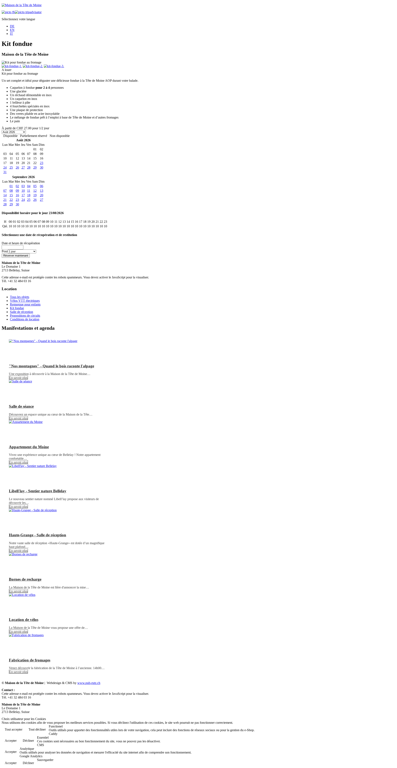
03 (23, 186)
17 (23, 195)
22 (11, 199)
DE (12, 26)
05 (35, 186)
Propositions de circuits (25, 315)
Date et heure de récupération (21, 243)
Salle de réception (21, 312)
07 (5, 190)
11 (28, 190)
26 (17, 167)
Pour (5, 251)
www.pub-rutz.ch (88, 683)
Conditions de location (24, 319)
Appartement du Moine (29, 447)
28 (28, 167)
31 (5, 172)
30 (41, 167)
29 (35, 167)
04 (28, 186)
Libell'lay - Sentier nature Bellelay (37, 491)
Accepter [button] (11, 740)
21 (5, 199)
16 (17, 195)
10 (23, 190)
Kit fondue (17, 308)
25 (11, 167)
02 (17, 186)
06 (41, 186)
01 (11, 186)
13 (41, 190)
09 (17, 190)
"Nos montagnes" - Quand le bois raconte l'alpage (51, 366)
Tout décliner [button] (37, 729)
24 (5, 167)
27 (23, 167)
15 (11, 195)
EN (12, 30)
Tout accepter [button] (13, 729)
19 (35, 195)
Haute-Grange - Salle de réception (37, 535)
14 (5, 195)
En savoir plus (18, 377)
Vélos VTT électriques (25, 300)
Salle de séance (21, 406)
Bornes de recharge (25, 579)
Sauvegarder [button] (45, 760)
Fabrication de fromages (29, 660)
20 (41, 195)
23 (41, 163)
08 (11, 190)
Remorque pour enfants (25, 304)
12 (35, 190)
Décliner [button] (28, 740)
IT (11, 33)
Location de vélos (23, 619)
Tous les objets (19, 297)
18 (28, 195)
